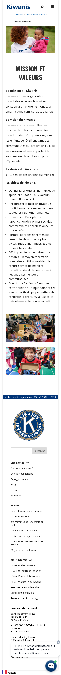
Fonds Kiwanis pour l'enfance (27, 511)
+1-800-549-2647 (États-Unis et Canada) (28, 627)
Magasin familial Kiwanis (24, 550)
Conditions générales (22, 592)
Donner (15, 490)
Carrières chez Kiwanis (23, 565)
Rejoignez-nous (19, 479)
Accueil (19, 14)
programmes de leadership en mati (27, 523)
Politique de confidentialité (25, 587)
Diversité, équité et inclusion (26, 570)
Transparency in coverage (25, 598)
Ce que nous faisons (22, 473)
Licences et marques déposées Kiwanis (28, 543)
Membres (16, 495)
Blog (13, 484)
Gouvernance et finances (24, 530)
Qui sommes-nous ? (22, 468)
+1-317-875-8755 (20, 631)
